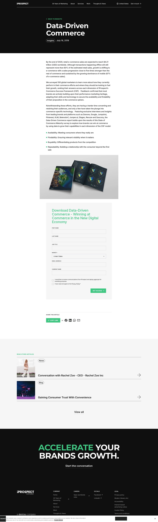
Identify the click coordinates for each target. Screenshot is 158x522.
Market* (54, 252)
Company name (56, 269)
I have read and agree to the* (68, 284)
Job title (54, 244)
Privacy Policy (76, 284)
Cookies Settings (121, 518)
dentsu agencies (94, 279)
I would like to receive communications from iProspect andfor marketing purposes (78, 280)
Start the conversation (79, 465)
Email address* (57, 261)
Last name (55, 236)
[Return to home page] (22, 3)
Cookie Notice (58, 520)
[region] (79, 519)
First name (55, 228)
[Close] (155, 519)
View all (79, 412)
